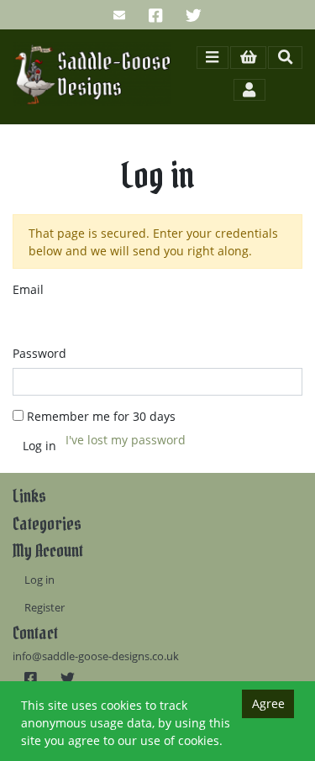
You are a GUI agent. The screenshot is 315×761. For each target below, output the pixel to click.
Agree (268, 703)
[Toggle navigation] (212, 57)
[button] (248, 57)
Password (39, 353)
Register (44, 608)
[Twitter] (193, 14)
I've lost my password (126, 440)
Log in (39, 580)
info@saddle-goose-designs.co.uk (96, 656)
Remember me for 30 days (101, 416)
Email (28, 289)
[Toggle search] (285, 57)
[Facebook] (155, 14)
